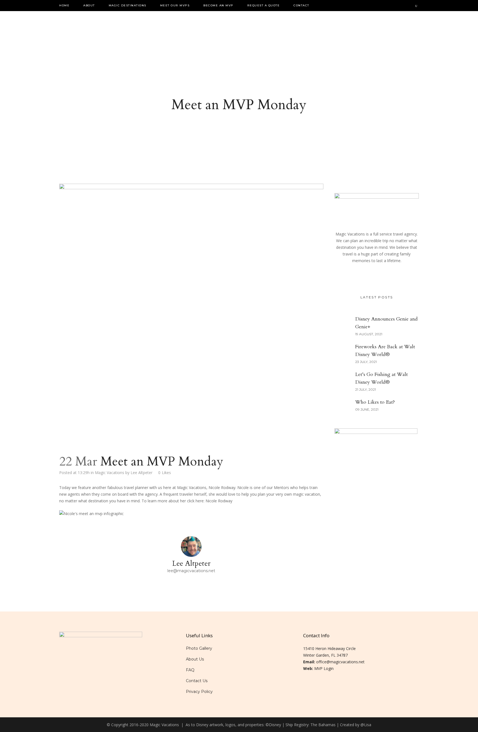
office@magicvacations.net (340, 661)
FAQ (190, 669)
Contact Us (196, 680)
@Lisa (365, 724)
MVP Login (324, 668)
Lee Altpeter (141, 472)
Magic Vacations (109, 472)
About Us (195, 659)
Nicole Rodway (219, 500)
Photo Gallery (199, 648)
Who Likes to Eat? (375, 402)
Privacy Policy (199, 691)
